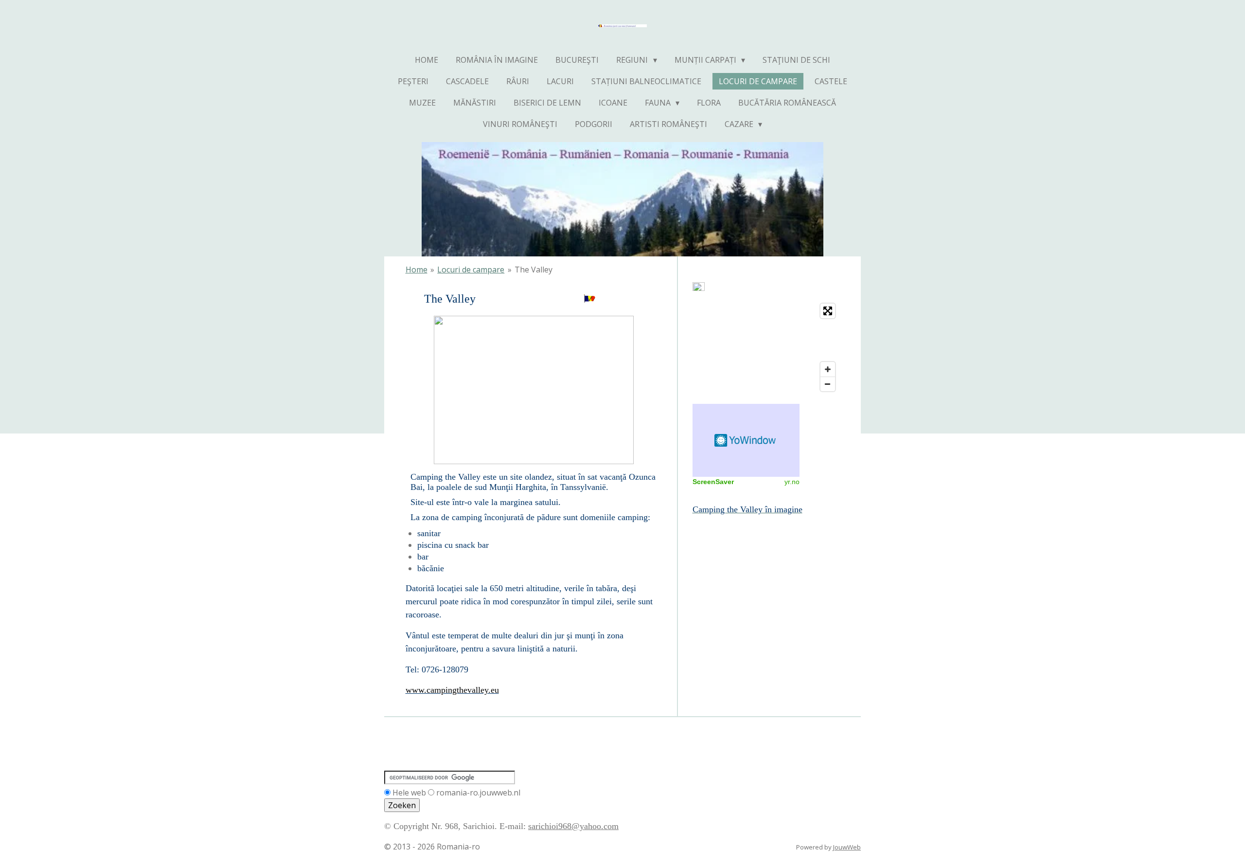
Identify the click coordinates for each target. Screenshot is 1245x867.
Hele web (409, 792)
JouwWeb (847, 847)
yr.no (792, 482)
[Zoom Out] (827, 384)
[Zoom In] (827, 369)
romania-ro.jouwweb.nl (478, 792)
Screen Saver (746, 440)
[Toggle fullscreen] (827, 311)
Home (416, 269)
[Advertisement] (736, 559)
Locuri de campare (470, 269)
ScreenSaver (713, 482)
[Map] (766, 347)
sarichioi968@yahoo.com (573, 826)
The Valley (533, 269)
